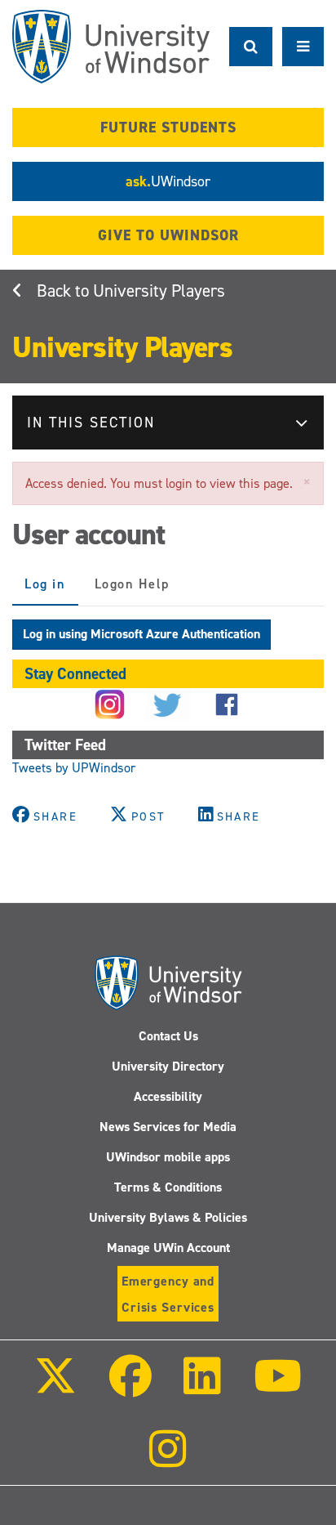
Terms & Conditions (168, 1187)
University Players (159, 291)
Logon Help (132, 584)
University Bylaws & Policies (168, 1217)
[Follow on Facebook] (130, 1387)
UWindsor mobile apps (168, 1156)
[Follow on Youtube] (277, 1387)
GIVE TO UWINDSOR (168, 235)
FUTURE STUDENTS (168, 127)
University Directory (168, 1066)
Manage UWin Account (168, 1247)
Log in (51, 590)
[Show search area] (250, 46)
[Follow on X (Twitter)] (55, 1387)
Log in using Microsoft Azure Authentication (141, 633)
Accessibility (168, 1096)
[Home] (111, 46)
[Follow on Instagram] (168, 1460)
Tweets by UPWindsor (73, 767)
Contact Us (168, 1035)
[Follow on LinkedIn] (202, 1387)
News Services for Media (168, 1126)
